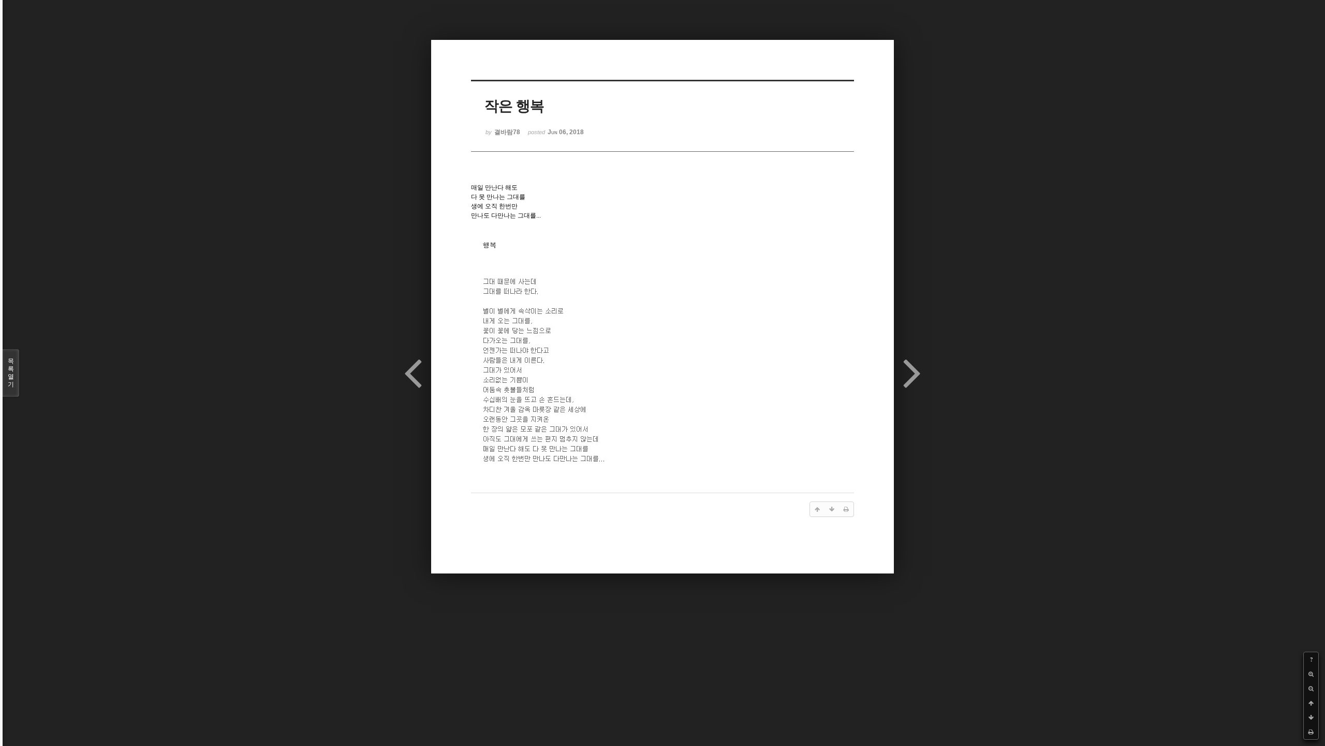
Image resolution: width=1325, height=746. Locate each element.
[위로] (1311, 703)
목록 (11, 372)
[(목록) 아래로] (1311, 717)
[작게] (1311, 688)
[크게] (1311, 674)
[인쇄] (1311, 732)
